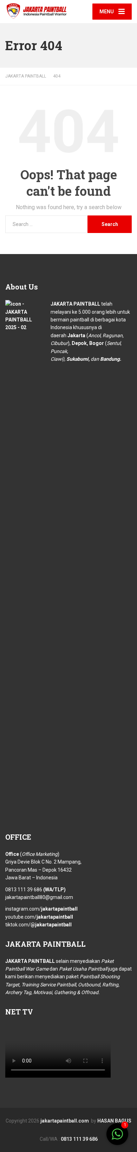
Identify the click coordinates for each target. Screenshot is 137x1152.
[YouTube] (82, 1129)
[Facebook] (54, 1129)
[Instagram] (66, 1129)
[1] (117, 1138)
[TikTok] (74, 1129)
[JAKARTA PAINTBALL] (36, 10)
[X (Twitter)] (60, 1129)
